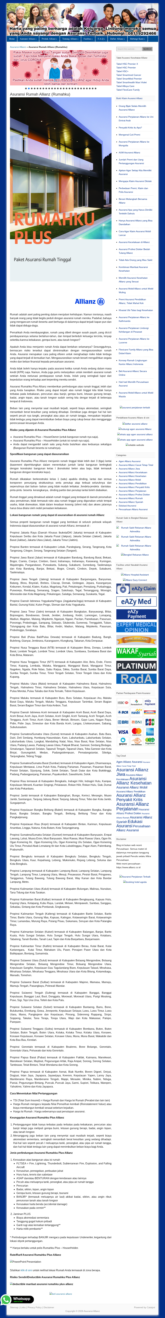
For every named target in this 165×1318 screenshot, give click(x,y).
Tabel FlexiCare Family (128, 89)
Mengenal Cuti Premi (129, 134)
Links (23, 1307)
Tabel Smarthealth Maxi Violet (131, 82)
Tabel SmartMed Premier (129, 78)
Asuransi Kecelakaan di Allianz (134, 242)
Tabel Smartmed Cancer (128, 75)
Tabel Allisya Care (125, 86)
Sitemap (14, 1307)
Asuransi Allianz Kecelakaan (133, 472)
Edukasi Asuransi (127, 505)
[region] (61, 70)
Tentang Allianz (70, 38)
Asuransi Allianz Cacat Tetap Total (136, 465)
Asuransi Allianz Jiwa (129, 468)
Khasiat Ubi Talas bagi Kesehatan (136, 310)
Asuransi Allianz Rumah (131, 498)
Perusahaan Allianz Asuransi (133, 509)
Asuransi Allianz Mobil (130, 479)
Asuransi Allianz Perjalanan (132, 491)
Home (12, 38)
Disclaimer (49, 1307)
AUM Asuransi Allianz (129, 152)
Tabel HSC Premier (126, 67)
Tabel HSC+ (122, 71)
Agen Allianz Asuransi (130, 461)
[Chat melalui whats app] (60, 1294)
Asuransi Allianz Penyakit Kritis (134, 487)
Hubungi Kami (137, 38)
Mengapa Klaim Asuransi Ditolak (135, 181)
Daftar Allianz (117, 38)
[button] (61, 67)
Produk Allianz (49, 38)
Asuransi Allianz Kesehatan (132, 476)
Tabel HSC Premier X (127, 64)
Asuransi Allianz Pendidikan (133, 483)
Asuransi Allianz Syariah (131, 502)
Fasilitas (88, 38)
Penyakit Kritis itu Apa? (130, 127)
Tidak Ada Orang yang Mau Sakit (135, 260)
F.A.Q (101, 38)
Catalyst (151, 1307)
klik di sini (26, 1270)
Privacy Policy (35, 1307)
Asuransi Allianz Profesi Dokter (134, 494)
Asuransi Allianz (82, 19)
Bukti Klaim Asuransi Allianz (129, 98)
